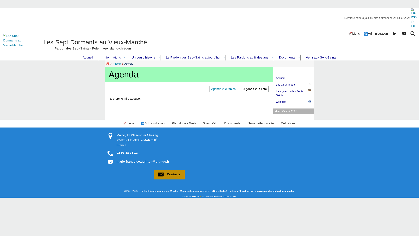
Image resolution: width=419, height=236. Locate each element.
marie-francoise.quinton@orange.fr (143, 161)
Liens (356, 33)
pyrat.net (195, 196)
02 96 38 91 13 (127, 152)
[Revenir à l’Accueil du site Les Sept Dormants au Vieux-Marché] (15, 44)
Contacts (281, 101)
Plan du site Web (184, 123)
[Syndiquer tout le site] (414, 18)
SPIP (235, 196)
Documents (232, 123)
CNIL (214, 191)
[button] (394, 34)
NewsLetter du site (261, 123)
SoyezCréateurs (215, 196)
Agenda (117, 63)
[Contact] (403, 34)
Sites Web (210, 123)
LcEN (223, 191)
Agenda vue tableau (224, 89)
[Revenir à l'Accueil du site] (109, 64)
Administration (378, 33)
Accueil (280, 78)
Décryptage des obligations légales (274, 191)
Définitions (288, 123)
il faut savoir (247, 191)
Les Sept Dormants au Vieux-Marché (95, 44)
